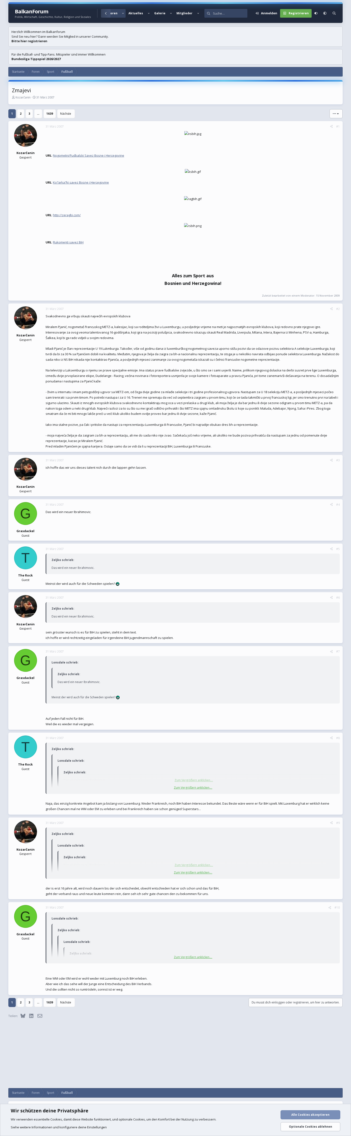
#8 (338, 738)
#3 (338, 460)
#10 (337, 907)
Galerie (159, 13)
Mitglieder (184, 13)
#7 (338, 651)
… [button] (38, 114)
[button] (123, 13)
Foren (113, 13)
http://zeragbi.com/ (67, 215)
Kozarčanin (23, 97)
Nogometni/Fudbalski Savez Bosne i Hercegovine (88, 155)
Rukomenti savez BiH (68, 242)
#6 (338, 598)
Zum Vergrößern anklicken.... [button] (193, 788)
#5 (338, 549)
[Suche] (334, 13)
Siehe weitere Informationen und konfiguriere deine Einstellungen (59, 1127)
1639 (49, 114)
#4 (338, 505)
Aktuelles (135, 13)
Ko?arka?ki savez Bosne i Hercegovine (81, 182)
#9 (338, 823)
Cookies (56, 1119)
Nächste (65, 114)
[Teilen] (331, 126)
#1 (338, 126)
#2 (338, 309)
